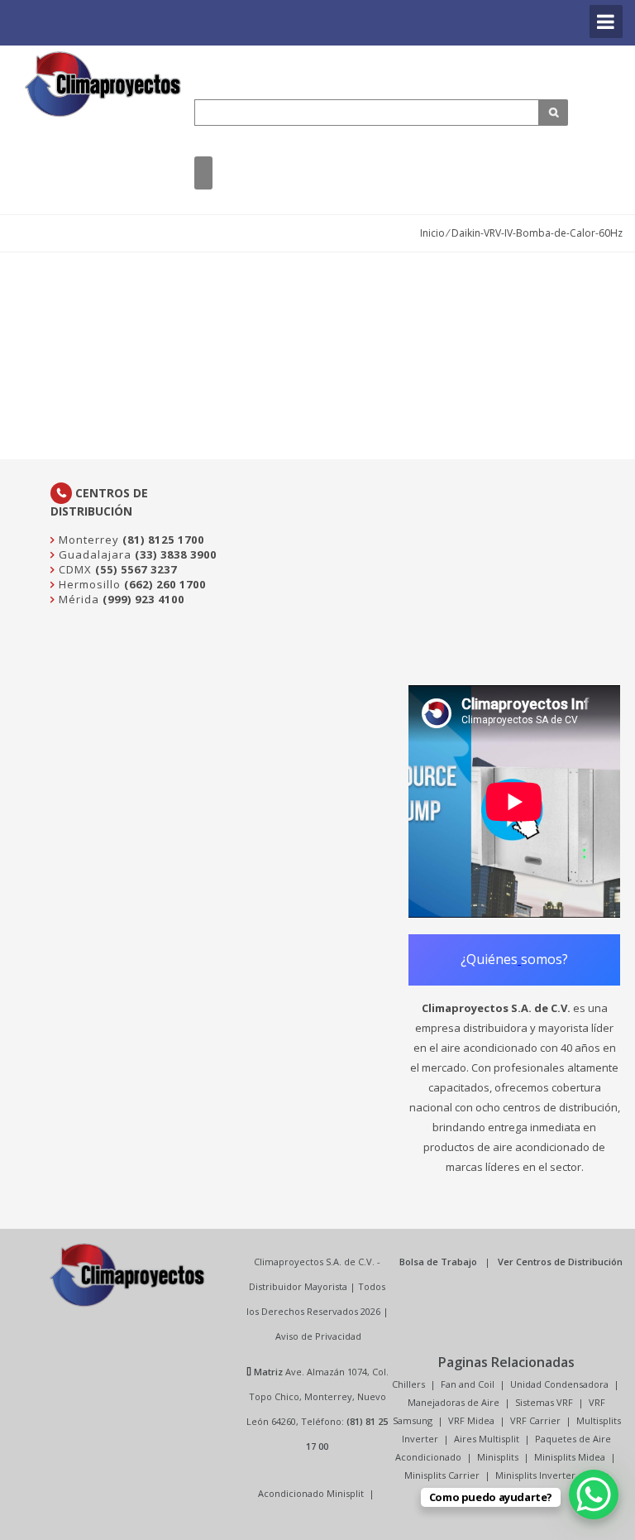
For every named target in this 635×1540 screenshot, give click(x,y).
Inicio (432, 233)
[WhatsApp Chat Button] (593, 1494)
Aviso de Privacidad (318, 1336)
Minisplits (497, 1457)
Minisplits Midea (569, 1457)
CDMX (73, 569)
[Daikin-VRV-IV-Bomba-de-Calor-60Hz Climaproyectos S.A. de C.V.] (103, 84)
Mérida (77, 599)
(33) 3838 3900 (176, 554)
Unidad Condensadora (559, 1384)
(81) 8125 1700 (163, 539)
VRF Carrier (535, 1420)
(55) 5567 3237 (136, 569)
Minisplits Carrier (442, 1475)
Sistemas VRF (544, 1402)
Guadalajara (93, 554)
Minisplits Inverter (535, 1475)
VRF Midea (471, 1420)
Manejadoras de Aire (453, 1402)
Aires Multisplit (486, 1438)
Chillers (408, 1384)
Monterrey (87, 539)
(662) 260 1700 (165, 584)
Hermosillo (88, 584)
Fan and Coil (467, 1384)
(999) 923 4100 (143, 599)
